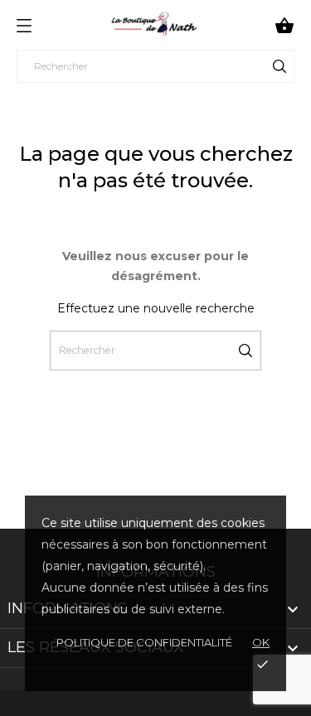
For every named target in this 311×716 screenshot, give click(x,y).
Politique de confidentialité (144, 642)
